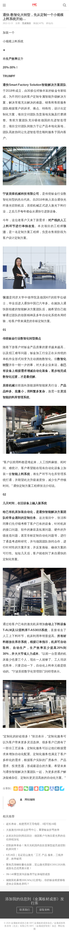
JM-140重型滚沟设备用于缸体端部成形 (28, 874)
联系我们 (25, 909)
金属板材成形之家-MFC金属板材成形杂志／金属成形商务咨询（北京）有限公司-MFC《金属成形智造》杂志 (34, 5)
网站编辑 (30, 799)
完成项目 (26, 23)
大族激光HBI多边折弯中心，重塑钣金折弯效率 (32, 830)
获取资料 (44, 909)
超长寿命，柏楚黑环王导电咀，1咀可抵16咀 (31, 824)
